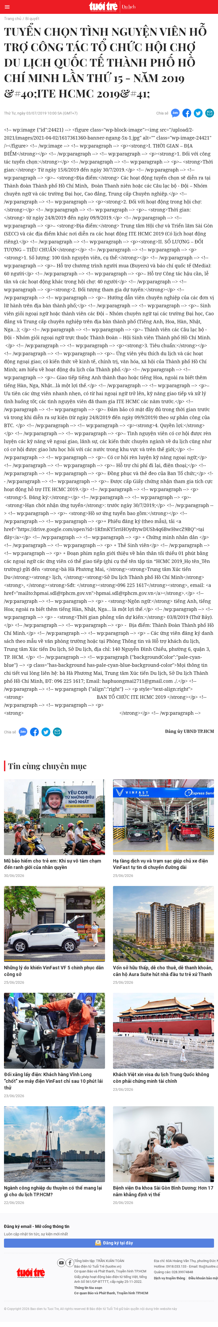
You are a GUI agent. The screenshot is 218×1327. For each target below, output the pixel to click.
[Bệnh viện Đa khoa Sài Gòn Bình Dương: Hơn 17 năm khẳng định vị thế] (163, 1144)
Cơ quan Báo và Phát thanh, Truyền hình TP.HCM (111, 1293)
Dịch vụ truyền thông (169, 1278)
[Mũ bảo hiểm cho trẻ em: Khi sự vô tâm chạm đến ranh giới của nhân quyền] (54, 817)
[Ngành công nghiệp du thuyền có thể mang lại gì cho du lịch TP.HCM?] (54, 1144)
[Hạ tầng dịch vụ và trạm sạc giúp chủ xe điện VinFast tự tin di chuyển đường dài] (163, 817)
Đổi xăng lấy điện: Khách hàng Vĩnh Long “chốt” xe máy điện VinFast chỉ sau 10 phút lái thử (53, 1081)
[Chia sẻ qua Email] (209, 112)
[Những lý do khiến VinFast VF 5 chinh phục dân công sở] (54, 924)
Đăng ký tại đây (118, 1243)
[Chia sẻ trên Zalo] (175, 112)
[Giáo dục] (129, 7)
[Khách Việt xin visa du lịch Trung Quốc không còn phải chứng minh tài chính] (163, 1031)
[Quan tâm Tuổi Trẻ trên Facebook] (70, 1277)
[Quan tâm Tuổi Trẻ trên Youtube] (61, 1277)
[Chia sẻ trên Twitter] (198, 112)
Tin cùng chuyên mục (47, 766)
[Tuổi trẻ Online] (104, 7)
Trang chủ (12, 19)
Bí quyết (32, 19)
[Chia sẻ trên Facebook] (186, 112)
